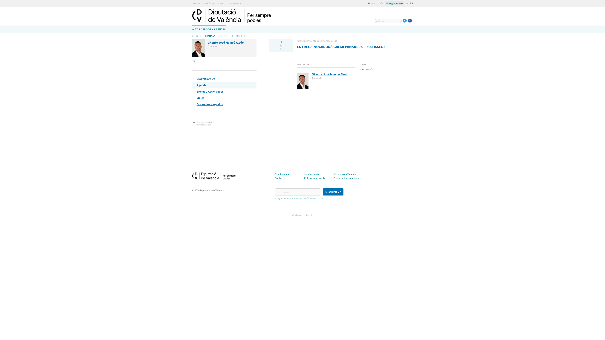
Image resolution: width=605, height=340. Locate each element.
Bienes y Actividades (210, 91)
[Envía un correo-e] (194, 61)
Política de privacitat (315, 178)
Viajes (200, 98)
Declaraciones (239, 36)
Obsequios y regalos (210, 104)
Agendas (210, 36)
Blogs (222, 36)
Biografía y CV (206, 79)
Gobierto (309, 215)
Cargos (196, 36)
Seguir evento (395, 3)
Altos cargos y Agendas (209, 29)
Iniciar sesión (376, 3)
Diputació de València (203, 3)
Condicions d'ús (312, 174)
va (407, 3)
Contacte (280, 178)
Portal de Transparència (229, 3)
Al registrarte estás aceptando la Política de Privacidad (299, 198)
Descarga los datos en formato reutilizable (205, 123)
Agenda (202, 85)
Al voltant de (282, 174)
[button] (333, 192)
